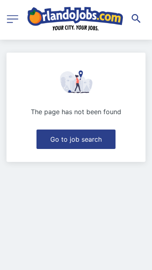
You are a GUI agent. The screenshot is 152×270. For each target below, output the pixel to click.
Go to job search (76, 139)
